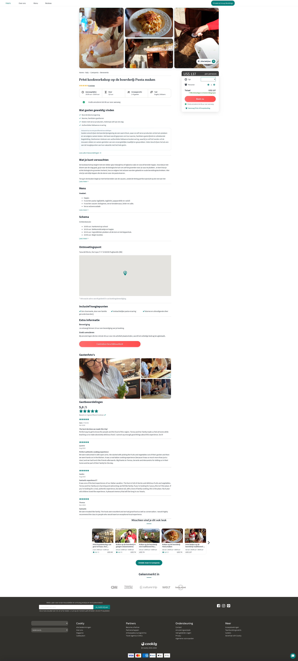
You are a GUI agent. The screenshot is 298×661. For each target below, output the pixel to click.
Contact (179, 627)
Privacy (178, 635)
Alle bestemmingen (83, 627)
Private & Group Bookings (223, 3)
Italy (87, 72)
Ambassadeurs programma (136, 633)
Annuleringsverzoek (183, 630)
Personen (191, 84)
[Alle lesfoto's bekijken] (101, 38)
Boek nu (200, 99)
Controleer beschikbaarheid (110, 344)
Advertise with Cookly (233, 635)
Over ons (79, 630)
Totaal (187, 90)
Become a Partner (132, 627)
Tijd (189, 79)
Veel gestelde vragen (183, 633)
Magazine (79, 633)
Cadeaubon (80, 635)
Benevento (104, 72)
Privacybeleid (105, 611)
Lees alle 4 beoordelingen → (90, 153)
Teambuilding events (233, 630)
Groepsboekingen (232, 627)
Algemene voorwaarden (185, 638)
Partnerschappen (132, 630)
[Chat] (293, 656)
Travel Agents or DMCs (134, 635)
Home (81, 72)
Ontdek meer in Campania (149, 563)
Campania (94, 72)
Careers (228, 633)
